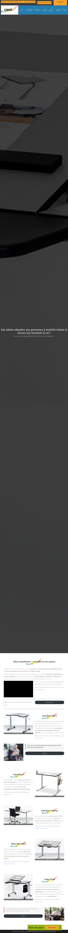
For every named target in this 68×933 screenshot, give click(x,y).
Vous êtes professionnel (29, 1)
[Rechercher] (50, 2)
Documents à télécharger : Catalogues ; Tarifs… (12, 1)
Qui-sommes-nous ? (36, 10)
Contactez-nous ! (49, 702)
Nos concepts (44, 10)
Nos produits (50, 10)
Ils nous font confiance (29, 10)
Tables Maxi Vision (9, 864)
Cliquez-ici (44, 753)
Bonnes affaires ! (58, 10)
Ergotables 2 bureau (41, 828)
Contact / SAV (64, 10)
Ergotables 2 (8, 794)
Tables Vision (39, 901)
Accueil (21, 10)
